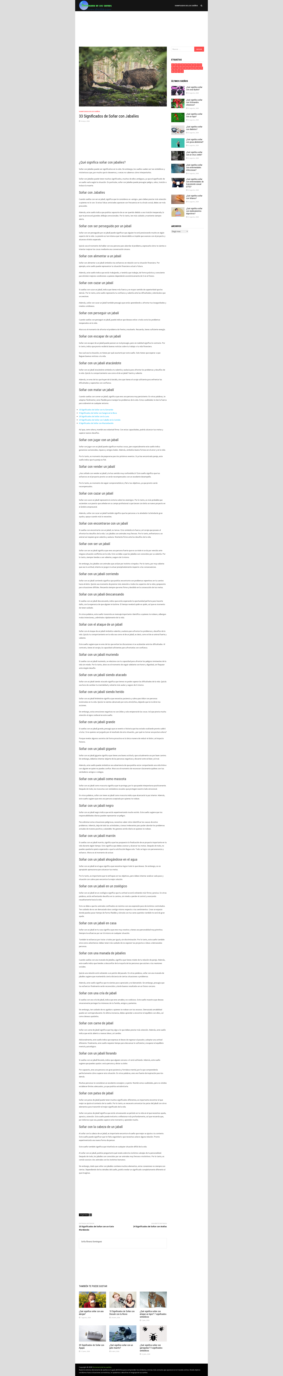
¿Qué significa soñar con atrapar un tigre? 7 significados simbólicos (153, 1314)
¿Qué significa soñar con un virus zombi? (194, 153)
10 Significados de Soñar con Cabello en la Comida (99, 420)
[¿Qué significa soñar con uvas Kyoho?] (178, 87)
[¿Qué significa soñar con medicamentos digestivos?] (178, 209)
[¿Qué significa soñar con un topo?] (178, 114)
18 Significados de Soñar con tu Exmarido (96, 409)
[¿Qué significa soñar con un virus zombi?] (178, 152)
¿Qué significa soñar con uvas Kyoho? (194, 88)
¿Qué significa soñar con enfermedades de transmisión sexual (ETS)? (195, 183)
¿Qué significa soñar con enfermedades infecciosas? (194, 167)
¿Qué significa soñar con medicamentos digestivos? (194, 211)
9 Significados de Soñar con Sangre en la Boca (98, 413)
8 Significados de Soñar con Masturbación (96, 423)
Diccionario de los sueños (101, 1367)
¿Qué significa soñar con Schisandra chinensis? (194, 102)
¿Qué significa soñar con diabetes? (194, 128)
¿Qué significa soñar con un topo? (194, 115)
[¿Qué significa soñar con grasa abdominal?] (178, 139)
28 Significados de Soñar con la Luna (94, 416)
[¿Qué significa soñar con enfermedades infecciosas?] (178, 165)
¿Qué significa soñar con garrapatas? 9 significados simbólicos (151, 1348)
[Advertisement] (141, 26)
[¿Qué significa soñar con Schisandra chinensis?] (178, 100)
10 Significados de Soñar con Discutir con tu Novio (122, 1312)
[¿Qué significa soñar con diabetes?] (178, 127)
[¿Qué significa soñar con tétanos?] (178, 196)
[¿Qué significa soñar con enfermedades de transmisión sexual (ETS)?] (178, 179)
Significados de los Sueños (186, 5)
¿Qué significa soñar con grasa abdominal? (194, 140)
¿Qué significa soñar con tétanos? (194, 197)
